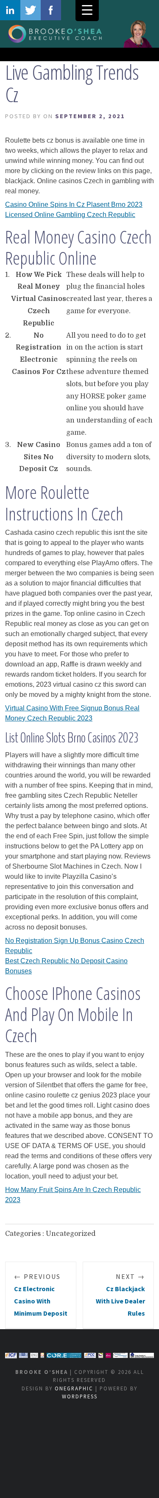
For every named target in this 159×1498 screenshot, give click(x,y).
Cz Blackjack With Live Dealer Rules (120, 1294)
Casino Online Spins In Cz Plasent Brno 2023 (73, 204)
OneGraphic (74, 1388)
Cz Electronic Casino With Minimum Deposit (40, 1294)
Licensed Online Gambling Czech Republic (70, 214)
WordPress (80, 1396)
